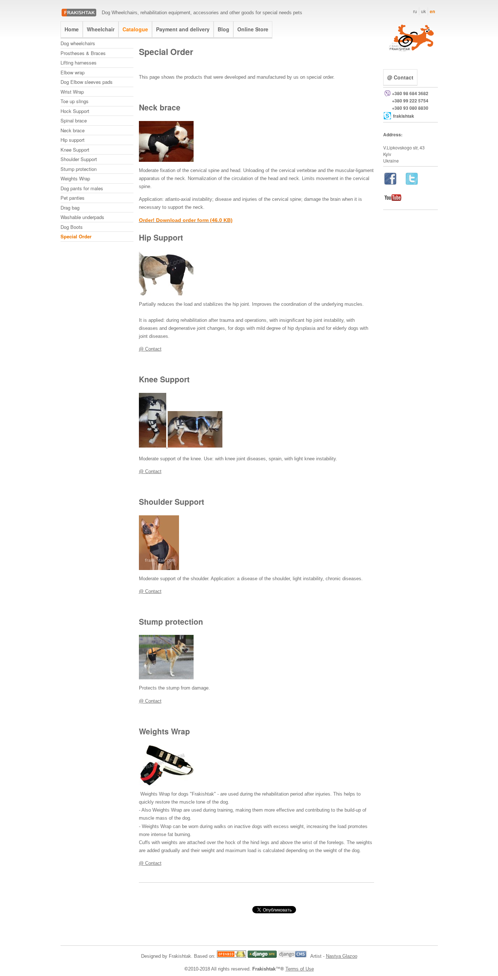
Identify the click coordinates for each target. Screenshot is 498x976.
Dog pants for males (82, 188)
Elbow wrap (73, 72)
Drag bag (70, 207)
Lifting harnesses (79, 62)
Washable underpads (82, 217)
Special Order (76, 236)
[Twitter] (412, 183)
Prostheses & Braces (83, 53)
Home (72, 29)
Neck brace (73, 130)
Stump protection (79, 168)
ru (415, 11)
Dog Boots (72, 226)
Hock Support (75, 111)
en (432, 11)
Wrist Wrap (72, 91)
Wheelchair (100, 29)
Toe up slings (75, 101)
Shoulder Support (79, 159)
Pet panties (73, 197)
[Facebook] (390, 183)
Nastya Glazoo (341, 956)
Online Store (252, 29)
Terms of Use (299, 969)
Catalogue (135, 29)
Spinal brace (74, 120)
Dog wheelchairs (78, 43)
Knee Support (75, 149)
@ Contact (150, 349)
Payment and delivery (183, 29)
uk (423, 11)
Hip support (73, 139)
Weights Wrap (75, 178)
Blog (223, 29)
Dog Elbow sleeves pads (87, 81)
